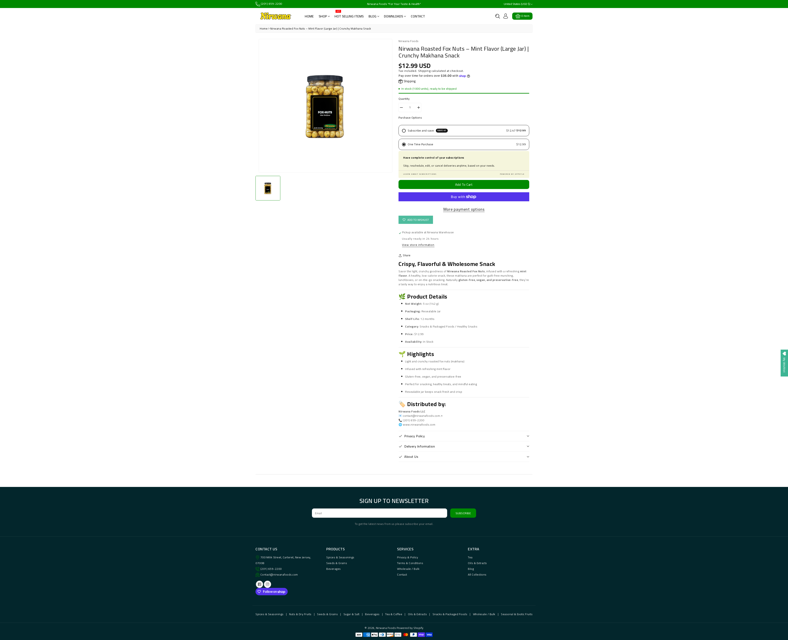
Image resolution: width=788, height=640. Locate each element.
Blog (373, 16)
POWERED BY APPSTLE (512, 174)
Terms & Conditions (410, 563)
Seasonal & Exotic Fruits (517, 614)
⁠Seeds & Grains (327, 614)
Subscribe (463, 513)
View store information (418, 245)
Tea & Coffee (393, 614)
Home (309, 16)
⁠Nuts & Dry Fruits (300, 614)
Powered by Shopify (410, 628)
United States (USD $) (517, 4)
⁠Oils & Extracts (417, 614)
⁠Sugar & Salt (352, 614)
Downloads (394, 16)
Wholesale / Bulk (408, 568)
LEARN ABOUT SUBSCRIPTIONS (419, 174)
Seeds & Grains (336, 563)
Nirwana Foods (386, 628)
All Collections (477, 574)
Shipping (424, 70)
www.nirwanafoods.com (419, 424)
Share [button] (407, 255)
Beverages (333, 568)
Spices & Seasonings (340, 557)
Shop (323, 16)
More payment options (464, 209)
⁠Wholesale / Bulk (484, 614)
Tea (470, 557)
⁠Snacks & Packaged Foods (450, 614)
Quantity (404, 99)
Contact (418, 16)
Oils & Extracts (477, 563)
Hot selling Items (349, 14)
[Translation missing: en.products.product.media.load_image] (267, 188)
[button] (497, 16)
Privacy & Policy (407, 557)
